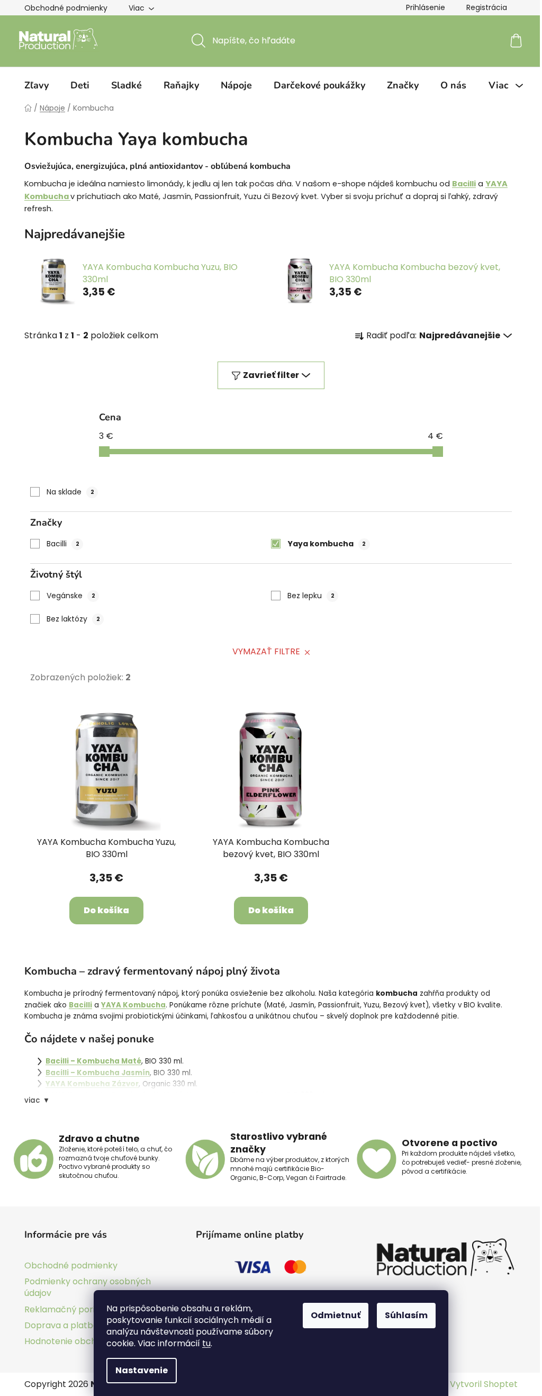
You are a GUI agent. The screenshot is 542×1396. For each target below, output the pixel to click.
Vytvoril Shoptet (484, 1384)
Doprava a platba (61, 1325)
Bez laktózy (73, 619)
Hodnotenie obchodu (68, 1341)
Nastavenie (141, 1370)
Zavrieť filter (271, 375)
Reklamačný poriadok (69, 1309)
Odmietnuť (335, 1315)
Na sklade (70, 492)
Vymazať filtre (266, 651)
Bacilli (63, 543)
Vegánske (71, 595)
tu (206, 1343)
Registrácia (486, 7)
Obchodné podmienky (65, 8)
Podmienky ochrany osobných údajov (87, 1287)
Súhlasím (406, 1315)
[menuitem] (36, 85)
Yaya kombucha (327, 543)
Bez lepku (311, 595)
